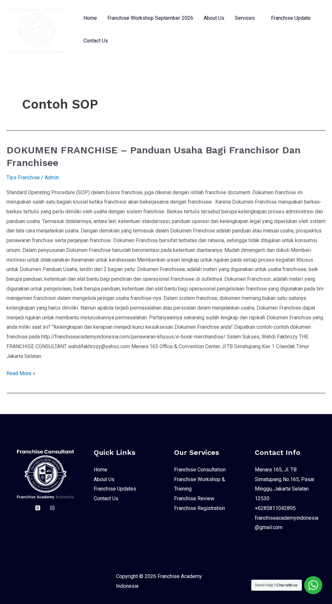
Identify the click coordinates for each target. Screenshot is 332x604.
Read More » (20, 372)
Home (90, 18)
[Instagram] (52, 507)
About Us (214, 18)
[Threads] (37, 507)
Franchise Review (194, 498)
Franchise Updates (115, 489)
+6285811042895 (275, 508)
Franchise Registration (199, 508)
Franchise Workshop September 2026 (150, 18)
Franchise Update (291, 18)
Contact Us (95, 41)
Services (245, 18)
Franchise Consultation (200, 470)
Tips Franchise (23, 177)
